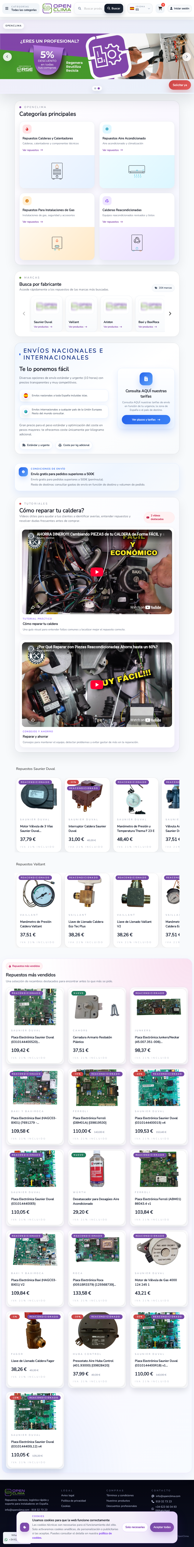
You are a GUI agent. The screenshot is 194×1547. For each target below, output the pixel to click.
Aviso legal (67, 1495)
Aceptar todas (162, 1527)
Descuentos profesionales (121, 1506)
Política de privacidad (73, 1501)
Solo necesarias (135, 1527)
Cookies (65, 1506)
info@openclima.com (17, 1510)
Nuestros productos (118, 1501)
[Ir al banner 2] (99, 88)
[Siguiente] (186, 56)
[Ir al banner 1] (95, 88)
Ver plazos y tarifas (144, 419)
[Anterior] (7, 56)
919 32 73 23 (39, 1510)
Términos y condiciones (120, 1495)
